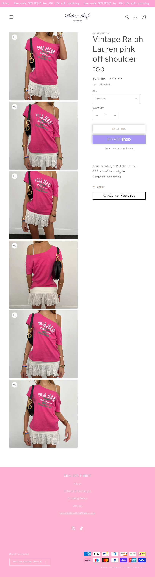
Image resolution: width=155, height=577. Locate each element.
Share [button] (101, 186)
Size (95, 91)
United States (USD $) (28, 561)
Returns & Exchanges (77, 491)
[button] (11, 17)
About (77, 483)
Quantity (98, 108)
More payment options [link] (119, 148)
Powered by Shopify (136, 567)
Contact (77, 505)
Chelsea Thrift (117, 567)
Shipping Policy (77, 498)
